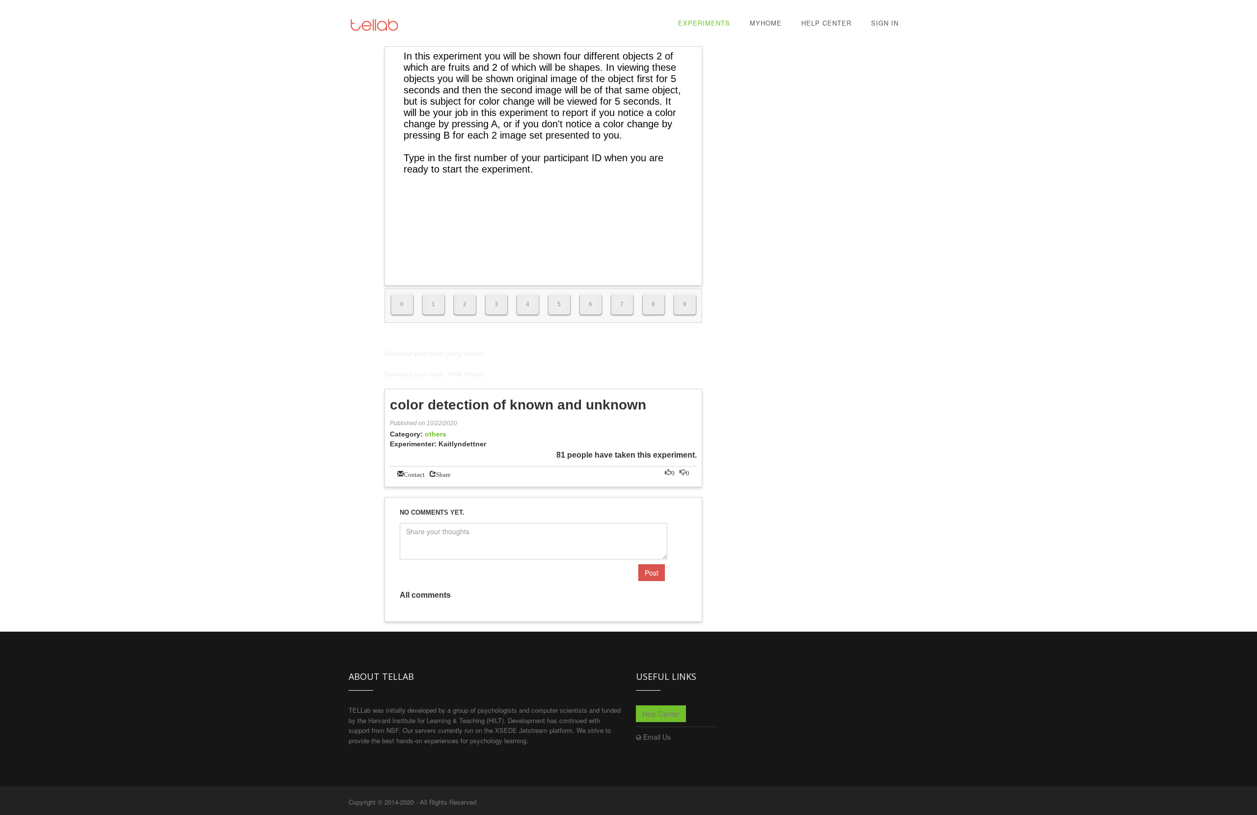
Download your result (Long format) (434, 353)
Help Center (826, 23)
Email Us (657, 737)
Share (443, 473)
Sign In (885, 23)
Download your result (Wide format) (434, 373)
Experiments (704, 23)
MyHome (766, 23)
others (435, 434)
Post (651, 573)
